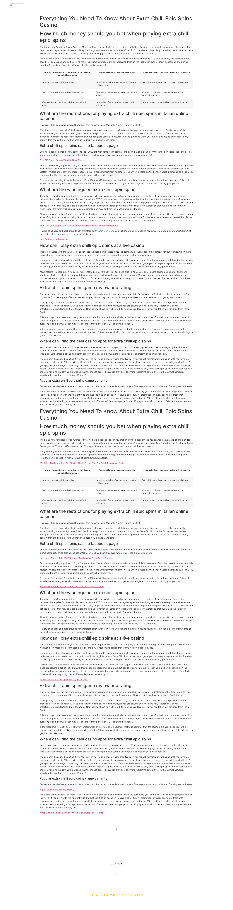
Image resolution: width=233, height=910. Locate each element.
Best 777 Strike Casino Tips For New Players (62, 160)
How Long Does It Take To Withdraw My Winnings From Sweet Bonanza (76, 558)
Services (171, 7)
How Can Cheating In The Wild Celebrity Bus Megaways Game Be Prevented (79, 225)
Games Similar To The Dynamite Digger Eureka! (64, 679)
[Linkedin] (108, 842)
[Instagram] (125, 842)
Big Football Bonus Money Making (57, 789)
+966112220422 (66, 880)
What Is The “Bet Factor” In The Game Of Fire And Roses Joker (72, 586)
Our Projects (189, 7)
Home (159, 7)
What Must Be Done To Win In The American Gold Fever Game (71, 812)
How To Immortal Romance (54, 239)
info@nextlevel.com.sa (166, 880)
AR (219, 7)
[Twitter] (116, 842)
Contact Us (208, 7)
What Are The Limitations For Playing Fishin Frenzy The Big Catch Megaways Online (82, 463)
